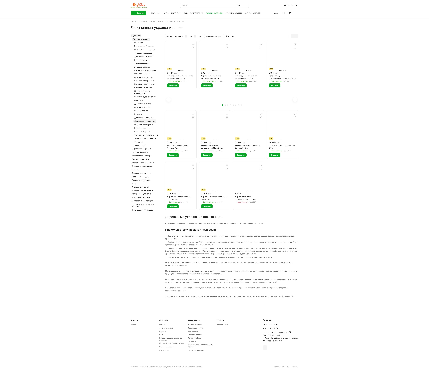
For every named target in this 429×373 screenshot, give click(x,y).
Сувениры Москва (142, 74)
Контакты (163, 325)
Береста (138, 114)
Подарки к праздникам (142, 166)
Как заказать (193, 331)
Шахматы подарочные (144, 81)
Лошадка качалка (142, 67)
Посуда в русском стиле (145, 97)
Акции (133, 325)
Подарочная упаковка (141, 194)
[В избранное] (193, 44)
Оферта (295, 367)
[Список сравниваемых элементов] (284, 13)
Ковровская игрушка (143, 124)
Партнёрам (192, 341)
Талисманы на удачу (141, 176)
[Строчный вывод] (293, 36)
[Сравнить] (193, 48)
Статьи (162, 335)
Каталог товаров (195, 325)
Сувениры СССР (140, 145)
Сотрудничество (166, 328)
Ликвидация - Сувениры (142, 210)
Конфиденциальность (280, 367)
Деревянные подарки (143, 117)
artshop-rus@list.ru (270, 328)
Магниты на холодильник (145, 70)
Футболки (138, 142)
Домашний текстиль (141, 197)
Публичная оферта (167, 347)
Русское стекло (141, 111)
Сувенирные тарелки (143, 77)
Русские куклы (140, 60)
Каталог (134, 320)
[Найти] (246, 5)
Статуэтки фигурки (140, 159)
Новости (162, 331)
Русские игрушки (142, 131)
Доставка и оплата (195, 328)
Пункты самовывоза (196, 350)
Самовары (139, 100)
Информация (194, 320)
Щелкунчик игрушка (142, 149)
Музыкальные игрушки (144, 49)
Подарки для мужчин (141, 173)
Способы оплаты (195, 335)
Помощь (220, 320)
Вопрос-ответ (222, 325)
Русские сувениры (141, 39)
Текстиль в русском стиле (146, 135)
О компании (164, 350)
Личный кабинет (195, 338)
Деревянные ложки (142, 104)
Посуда (135, 183)
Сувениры (136, 36)
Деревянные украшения (144, 121)
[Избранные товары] (290, 13)
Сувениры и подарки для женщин (143, 205)
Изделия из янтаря (140, 152)
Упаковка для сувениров (145, 138)
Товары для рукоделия (142, 180)
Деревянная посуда (142, 63)
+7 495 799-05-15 (289, 5)
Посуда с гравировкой (144, 84)
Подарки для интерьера (142, 190)
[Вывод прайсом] (296, 36)
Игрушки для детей (140, 187)
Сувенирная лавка (142, 107)
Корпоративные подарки (143, 201)
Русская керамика (142, 128)
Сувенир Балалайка (143, 53)
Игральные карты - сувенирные (142, 92)
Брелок (135, 169)
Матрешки (138, 42)
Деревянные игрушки (143, 56)
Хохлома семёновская (144, 46)
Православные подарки (142, 156)
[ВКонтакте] (265, 347)
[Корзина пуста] (297, 13)
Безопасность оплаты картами (171, 343)
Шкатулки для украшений (143, 163)
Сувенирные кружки (143, 88)
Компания (163, 320)
